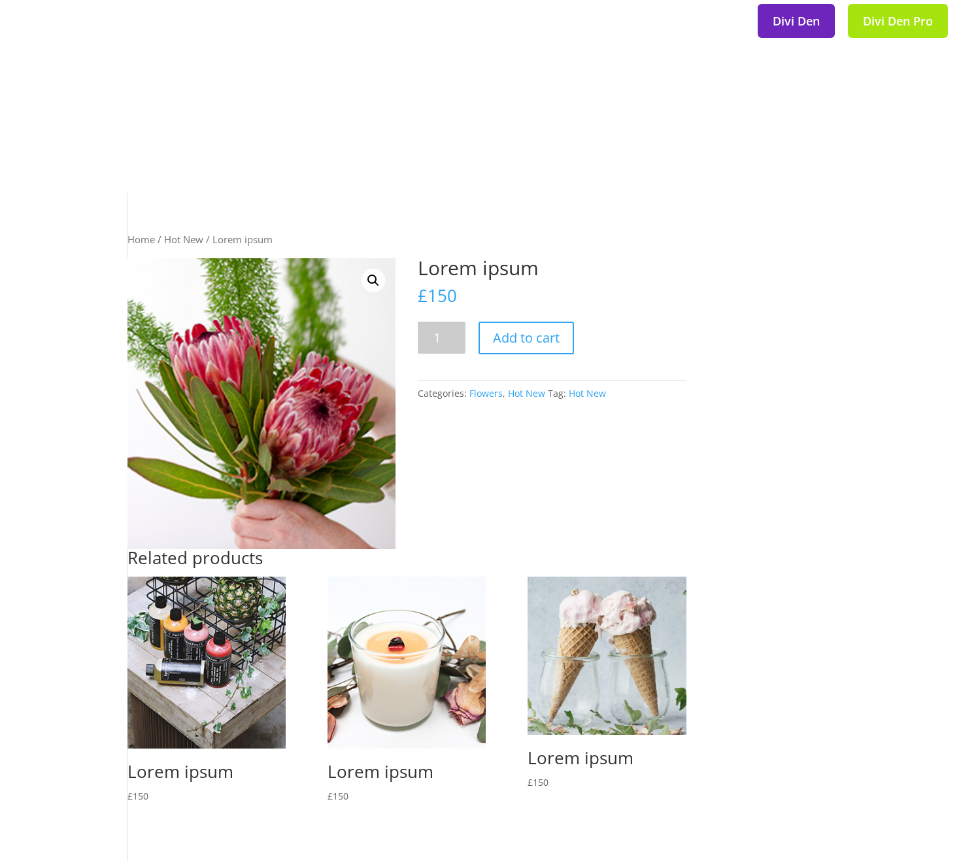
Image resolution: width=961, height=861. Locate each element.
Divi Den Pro (898, 21)
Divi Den (796, 21)
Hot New (183, 239)
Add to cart (526, 337)
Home (141, 239)
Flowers (486, 393)
